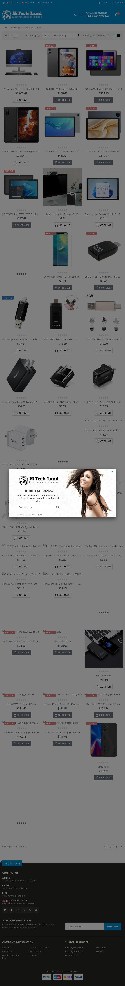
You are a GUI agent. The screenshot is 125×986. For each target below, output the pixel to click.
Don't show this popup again (30, 514)
